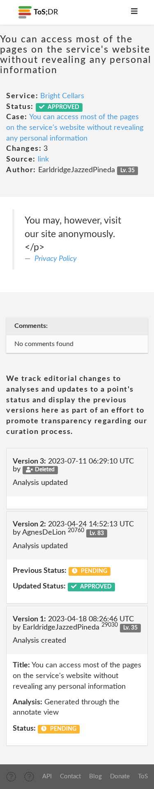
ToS (143, 776)
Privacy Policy (55, 259)
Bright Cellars (62, 96)
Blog (95, 776)
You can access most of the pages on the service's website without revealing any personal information (74, 127)
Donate (120, 776)
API (47, 776)
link (43, 159)
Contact (70, 776)
